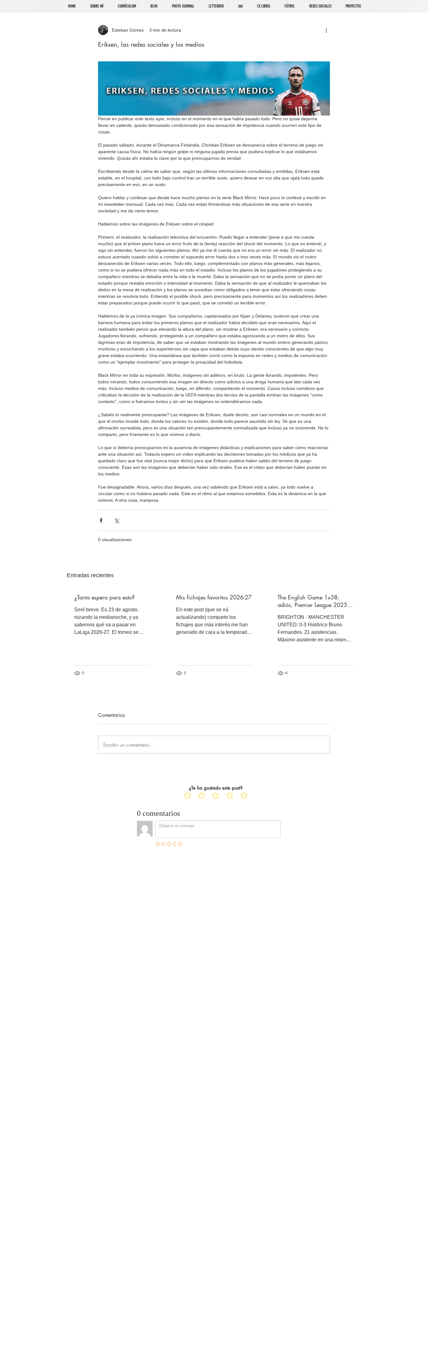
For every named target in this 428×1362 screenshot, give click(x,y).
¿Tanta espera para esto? (104, 597)
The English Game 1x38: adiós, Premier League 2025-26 (313, 600)
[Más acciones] (326, 30)
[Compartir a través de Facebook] (101, 520)
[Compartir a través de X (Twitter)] (116, 520)
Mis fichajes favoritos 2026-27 (214, 597)
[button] (320, 6)
